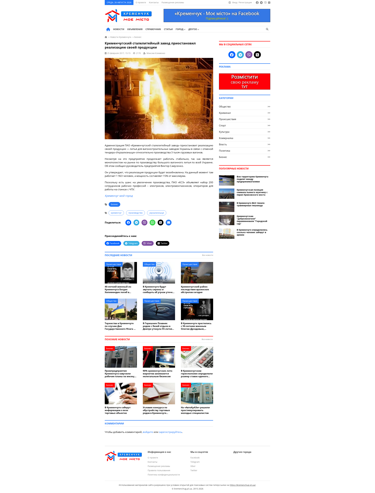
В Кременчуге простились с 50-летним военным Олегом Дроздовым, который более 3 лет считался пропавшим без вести (196, 326)
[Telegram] (136, 222)
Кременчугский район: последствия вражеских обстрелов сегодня (195, 289)
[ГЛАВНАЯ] (108, 29)
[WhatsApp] (152, 222)
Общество (149, 264)
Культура (244, 131)
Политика (244, 150)
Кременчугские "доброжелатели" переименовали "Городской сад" (252, 220)
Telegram (195, 461)
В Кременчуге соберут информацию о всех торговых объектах (118, 410)
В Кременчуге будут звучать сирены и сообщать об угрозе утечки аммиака (158, 289)
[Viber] (144, 222)
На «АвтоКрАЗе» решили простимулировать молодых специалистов (195, 410)
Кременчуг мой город (119, 195)
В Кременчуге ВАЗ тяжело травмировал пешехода (251, 204)
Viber (193, 466)
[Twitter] (160, 222)
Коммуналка (244, 138)
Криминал (244, 112)
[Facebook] (128, 222)
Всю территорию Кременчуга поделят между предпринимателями (252, 179)
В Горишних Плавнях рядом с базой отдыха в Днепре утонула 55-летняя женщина (158, 326)
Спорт (244, 125)
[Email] (169, 222)
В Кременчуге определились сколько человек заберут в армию (252, 232)
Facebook (195, 457)
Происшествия (113, 264)
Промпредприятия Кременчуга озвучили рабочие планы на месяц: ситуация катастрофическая (119, 373)
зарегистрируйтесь (170, 432)
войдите (148, 432)
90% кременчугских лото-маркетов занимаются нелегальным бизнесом (158, 373)
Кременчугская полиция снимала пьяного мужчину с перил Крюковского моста (252, 192)
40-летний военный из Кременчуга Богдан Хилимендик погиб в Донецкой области (118, 289)
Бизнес (114, 204)
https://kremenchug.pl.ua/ (243, 485)
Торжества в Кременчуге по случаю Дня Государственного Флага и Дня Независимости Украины (120, 326)
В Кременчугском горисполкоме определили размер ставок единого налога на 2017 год (197, 373)
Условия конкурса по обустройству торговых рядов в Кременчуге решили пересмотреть (156, 410)
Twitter (193, 470)
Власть (244, 144)
